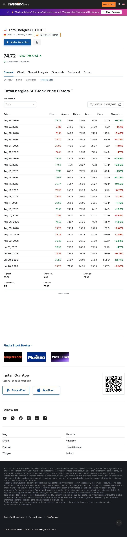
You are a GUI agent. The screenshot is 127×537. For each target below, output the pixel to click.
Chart (20, 72)
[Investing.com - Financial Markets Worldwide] (18, 4)
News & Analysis (38, 72)
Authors (70, 453)
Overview (8, 80)
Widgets (6, 453)
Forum (87, 72)
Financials (58, 72)
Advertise (71, 440)
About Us (70, 434)
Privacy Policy (35, 517)
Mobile (5, 440)
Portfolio (6, 447)
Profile (19, 80)
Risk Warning (53, 517)
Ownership (31, 80)
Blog (4, 434)
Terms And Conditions (14, 517)
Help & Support (74, 447)
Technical (74, 72)
